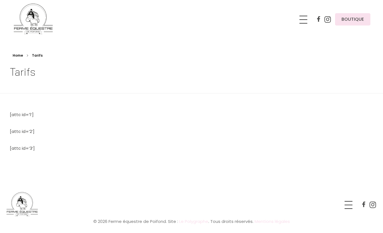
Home (18, 55)
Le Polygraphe (193, 221)
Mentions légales (272, 221)
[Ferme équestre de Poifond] (40, 18)
